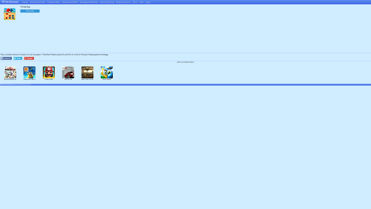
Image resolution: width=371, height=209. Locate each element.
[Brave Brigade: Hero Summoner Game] (10, 78)
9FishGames (10, 1)
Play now (30, 11)
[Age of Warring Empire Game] (87, 78)
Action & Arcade (37, 2)
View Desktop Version (23, 84)
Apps (148, 2)
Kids (141, 2)
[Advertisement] (185, 38)
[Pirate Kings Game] (49, 78)
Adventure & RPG (70, 2)
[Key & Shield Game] (107, 78)
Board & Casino (123, 2)
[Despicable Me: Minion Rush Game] (29, 78)
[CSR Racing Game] (68, 78)
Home (25, 2)
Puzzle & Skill (53, 2)
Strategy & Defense (89, 2)
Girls (135, 2)
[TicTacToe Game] (10, 19)
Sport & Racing (107, 2)
